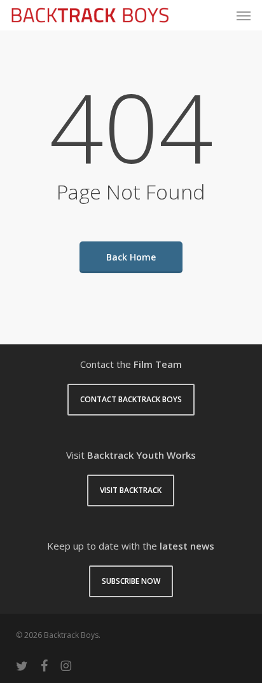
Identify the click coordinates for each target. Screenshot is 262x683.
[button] (244, 15)
